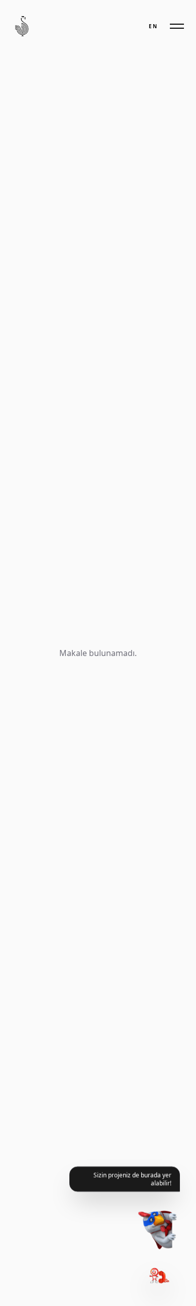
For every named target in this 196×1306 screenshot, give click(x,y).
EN (153, 26)
